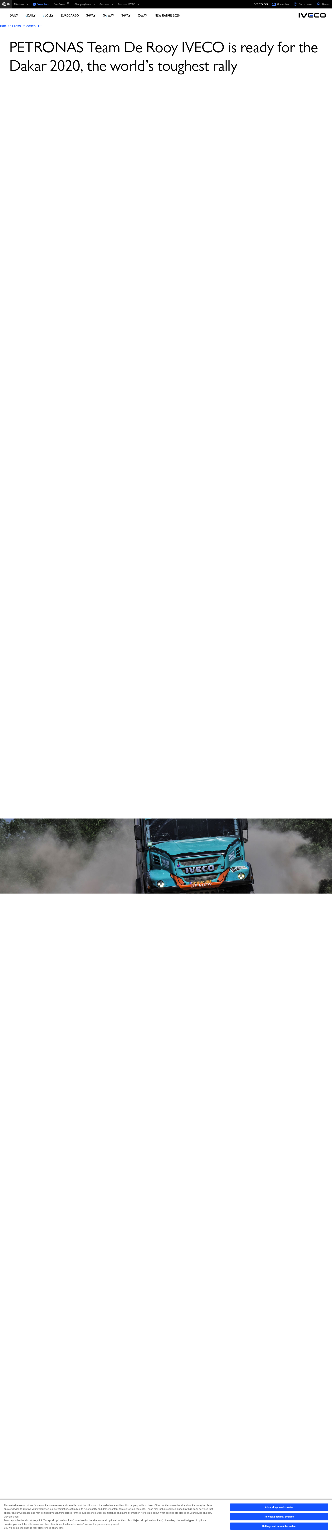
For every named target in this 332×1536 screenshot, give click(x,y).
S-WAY (90, 15)
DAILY (14, 15)
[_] (261, 4)
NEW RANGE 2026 (167, 15)
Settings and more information (279, 1526)
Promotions (43, 4)
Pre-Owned (60, 4)
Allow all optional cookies (279, 1507)
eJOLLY (48, 15)
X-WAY (142, 15)
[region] (166, 1517)
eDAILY (31, 15)
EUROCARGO (70, 15)
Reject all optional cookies (279, 1516)
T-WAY (125, 15)
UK (8, 4)
